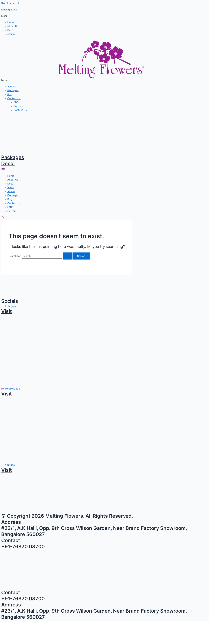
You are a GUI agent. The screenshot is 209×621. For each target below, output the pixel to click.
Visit (6, 311)
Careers (17, 106)
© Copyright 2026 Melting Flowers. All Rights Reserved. (67, 516)
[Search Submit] (67, 256)
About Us (12, 26)
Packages (13, 90)
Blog (10, 94)
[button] (104, 16)
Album (11, 34)
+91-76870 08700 (23, 546)
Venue (10, 187)
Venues (11, 86)
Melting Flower (9, 9)
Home (10, 22)
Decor (10, 30)
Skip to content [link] (10, 3)
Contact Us (14, 98)
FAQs (16, 102)
